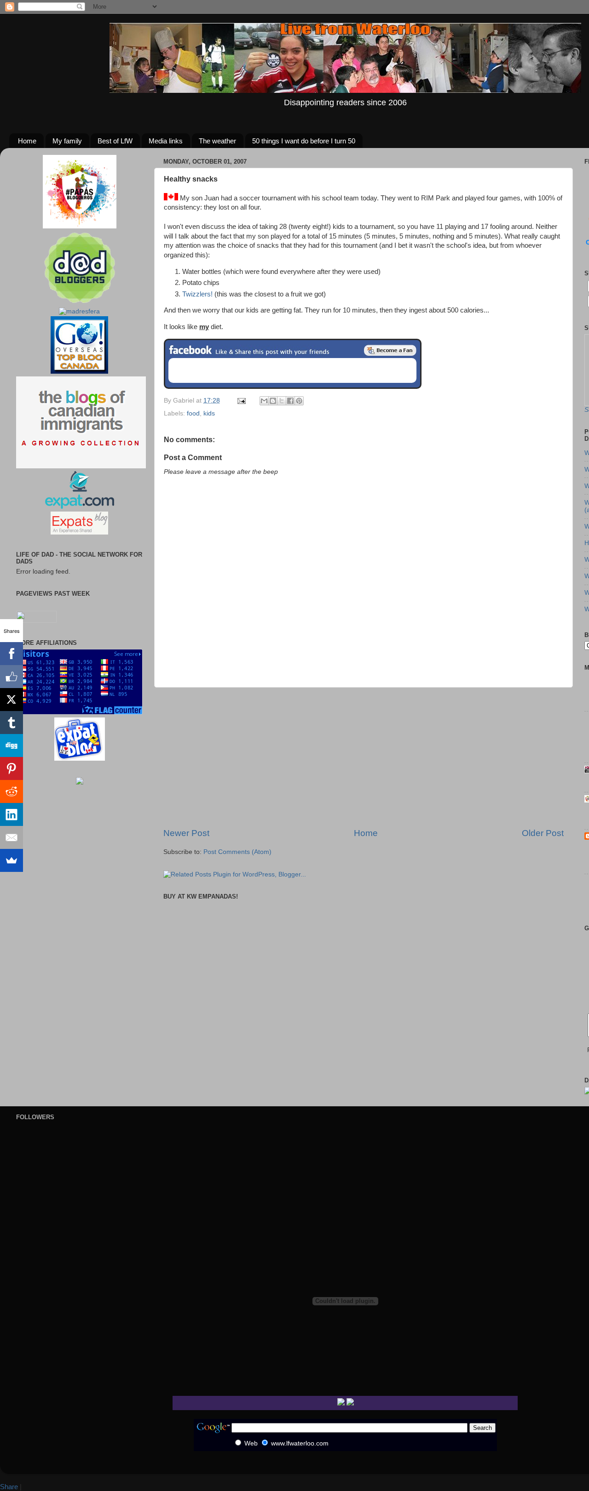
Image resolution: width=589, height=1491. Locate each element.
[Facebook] (11, 653)
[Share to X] (281, 400)
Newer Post (186, 833)
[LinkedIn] (11, 814)
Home (27, 141)
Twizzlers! (197, 294)
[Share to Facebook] (290, 400)
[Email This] (264, 400)
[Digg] (11, 745)
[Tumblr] (11, 722)
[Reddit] (11, 791)
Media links (166, 141)
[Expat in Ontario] (79, 506)
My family (67, 141)
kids (209, 413)
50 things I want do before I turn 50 (303, 141)
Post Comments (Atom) (237, 851)
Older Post (543, 833)
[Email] (11, 837)
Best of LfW (115, 141)
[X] (11, 699)
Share (9, 1487)
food (193, 413)
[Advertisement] (363, 757)
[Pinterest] (11, 768)
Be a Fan (390, 350)
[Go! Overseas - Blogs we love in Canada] (79, 371)
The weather (217, 141)
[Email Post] (241, 400)
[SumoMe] (11, 860)
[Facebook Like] (11, 676)
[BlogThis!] (272, 400)
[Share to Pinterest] (299, 400)
